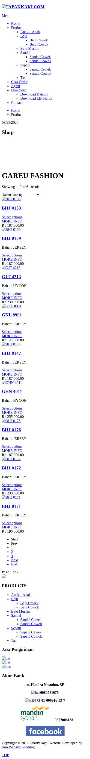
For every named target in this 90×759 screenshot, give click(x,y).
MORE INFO (12, 221)
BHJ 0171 (11, 506)
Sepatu (25, 65)
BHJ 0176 (11, 429)
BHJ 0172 (11, 468)
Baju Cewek (39, 40)
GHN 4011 (12, 391)
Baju (23, 36)
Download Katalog (34, 94)
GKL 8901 (12, 314)
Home (15, 23)
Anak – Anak (30, 32)
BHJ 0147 (11, 353)
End (14, 564)
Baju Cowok (39, 44)
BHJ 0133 (11, 208)
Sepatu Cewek (40, 69)
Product (16, 28)
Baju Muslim (29, 48)
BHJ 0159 (11, 238)
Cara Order (19, 82)
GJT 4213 (11, 276)
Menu (6, 16)
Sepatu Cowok (40, 73)
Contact (16, 103)
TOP (5, 755)
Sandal (25, 53)
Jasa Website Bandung (18, 747)
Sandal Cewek (40, 57)
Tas (22, 78)
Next (14, 560)
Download (19, 90)
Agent (15, 86)
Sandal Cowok (40, 61)
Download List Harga (36, 98)
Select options (12, 217)
